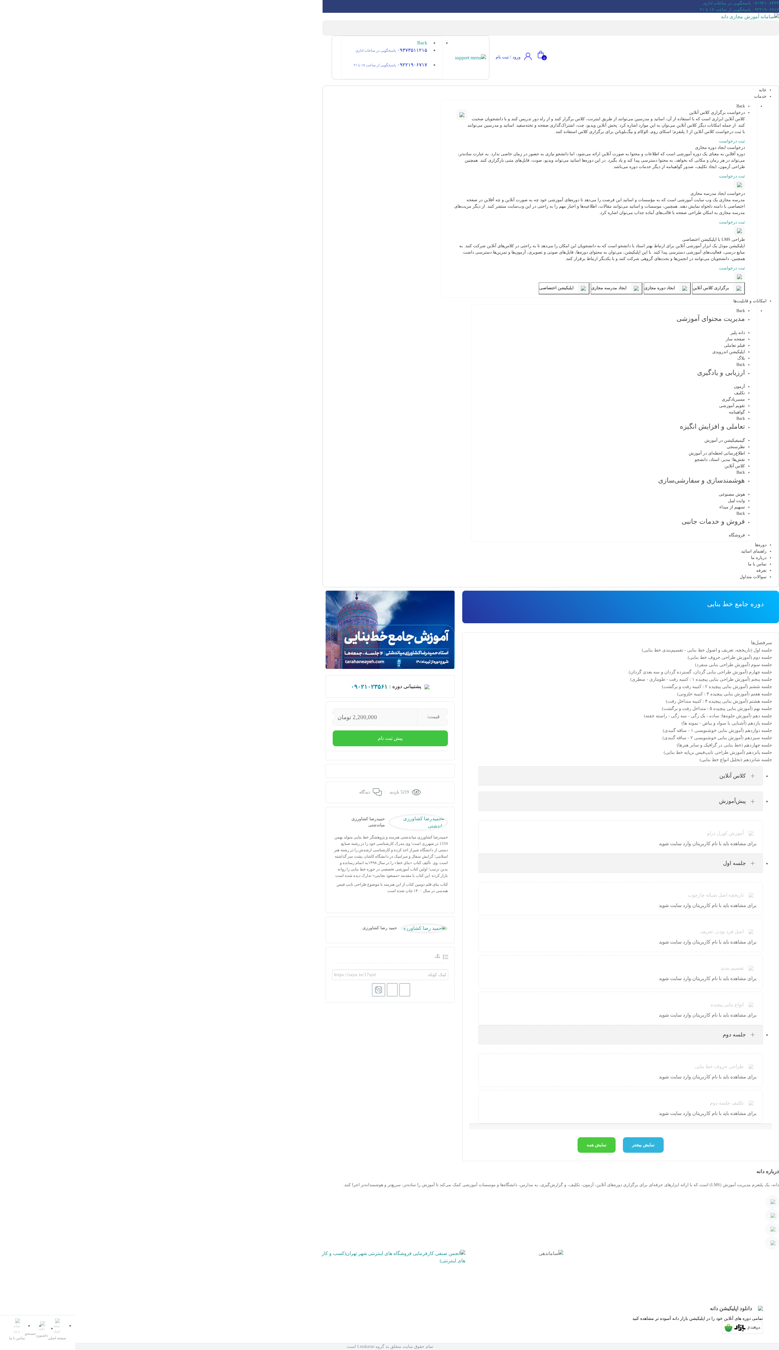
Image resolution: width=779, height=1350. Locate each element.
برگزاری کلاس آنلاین (711, 288)
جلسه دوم (734, 1035)
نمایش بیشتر (643, 1145)
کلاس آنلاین (732, 776)
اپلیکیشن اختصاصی (557, 288)
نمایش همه (596, 1145)
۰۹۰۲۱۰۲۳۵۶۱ (369, 686)
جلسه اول (734, 863)
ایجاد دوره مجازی (660, 288)
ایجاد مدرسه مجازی (609, 288)
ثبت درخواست (732, 141)
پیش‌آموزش (732, 801)
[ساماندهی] (551, 1273)
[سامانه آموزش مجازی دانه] (750, 16)
